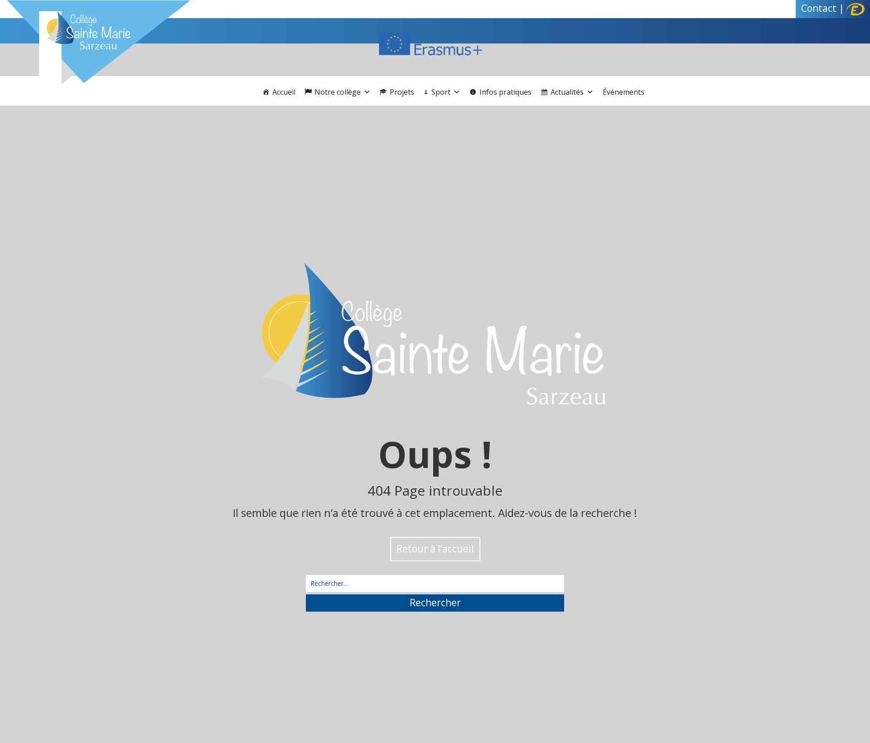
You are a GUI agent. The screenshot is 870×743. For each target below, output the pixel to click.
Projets (402, 92)
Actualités (567, 92)
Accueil (283, 92)
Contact (818, 8)
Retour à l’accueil (435, 548)
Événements (623, 92)
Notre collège (337, 92)
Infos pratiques (505, 92)
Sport (440, 92)
